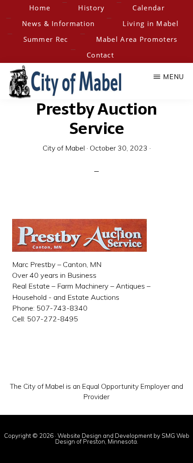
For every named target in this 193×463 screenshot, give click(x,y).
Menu (173, 76)
